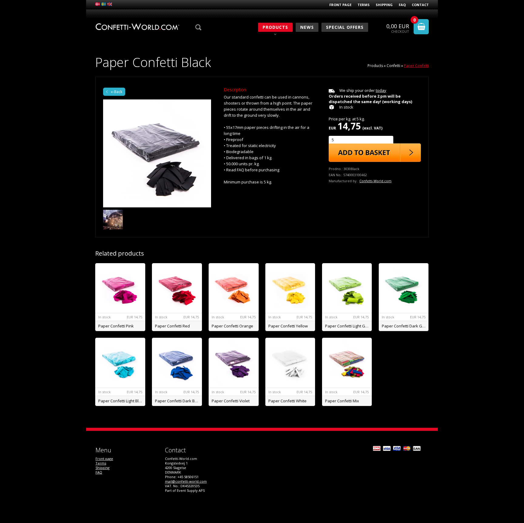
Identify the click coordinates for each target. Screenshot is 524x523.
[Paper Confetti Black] (157, 153)
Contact (420, 4)
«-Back (116, 91)
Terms (364, 4)
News (307, 27)
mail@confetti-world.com (186, 481)
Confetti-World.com (375, 181)
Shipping (384, 4)
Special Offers (345, 27)
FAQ (402, 4)
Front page (340, 4)
